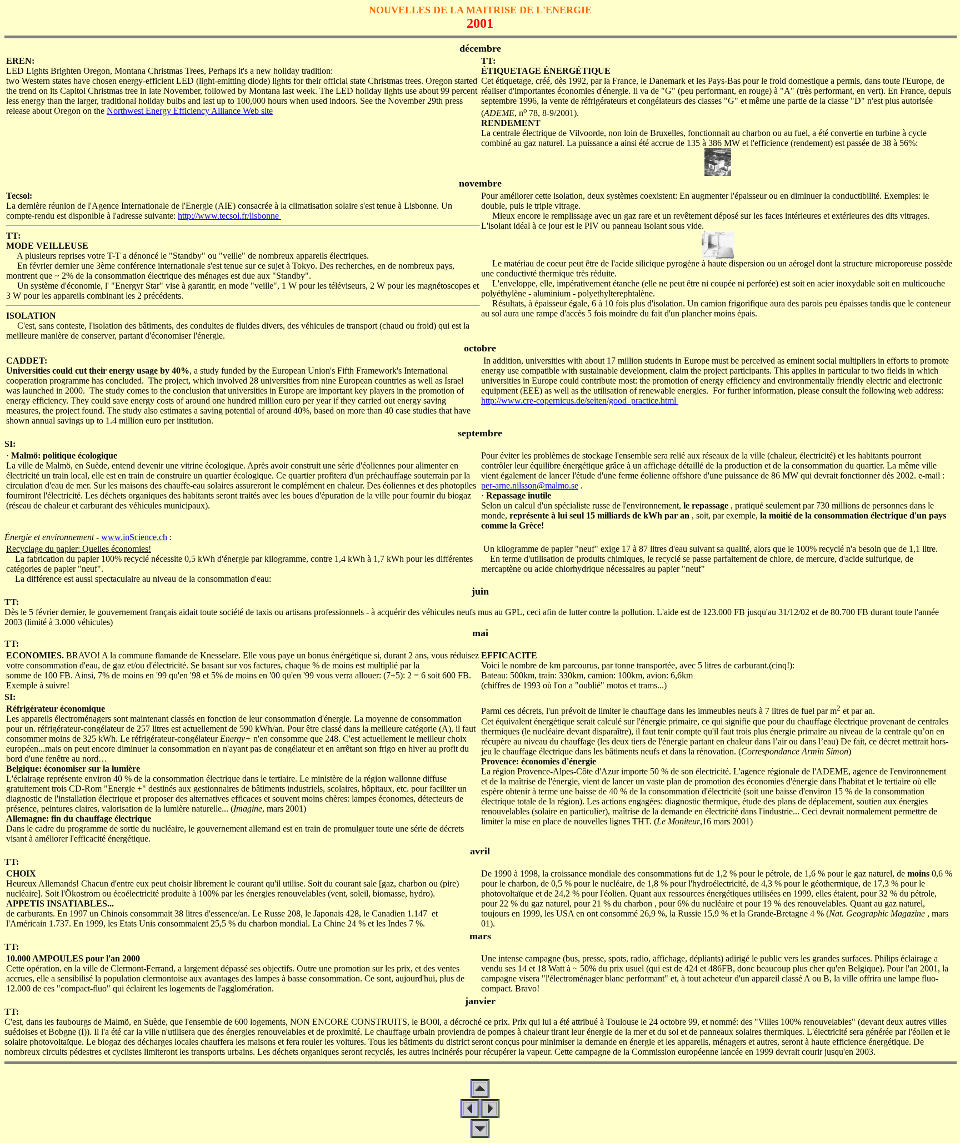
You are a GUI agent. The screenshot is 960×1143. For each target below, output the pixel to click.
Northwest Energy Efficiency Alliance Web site (190, 110)
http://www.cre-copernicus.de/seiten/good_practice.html (579, 400)
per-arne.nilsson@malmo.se (529, 485)
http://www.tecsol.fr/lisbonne (229, 215)
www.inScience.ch (134, 537)
